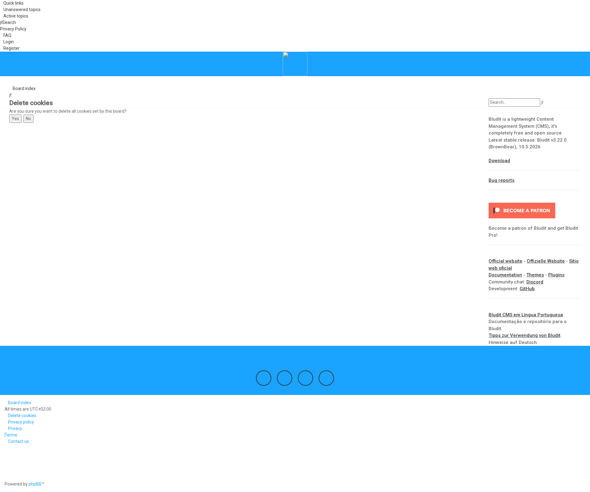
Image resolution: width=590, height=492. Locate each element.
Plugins (556, 275)
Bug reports (501, 180)
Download (499, 160)
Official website (505, 261)
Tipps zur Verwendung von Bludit (524, 335)
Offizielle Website (546, 261)
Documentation (505, 275)
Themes (535, 275)
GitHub (527, 288)
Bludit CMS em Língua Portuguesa (526, 315)
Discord (534, 282)
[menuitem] (20, 9)
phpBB (35, 484)
